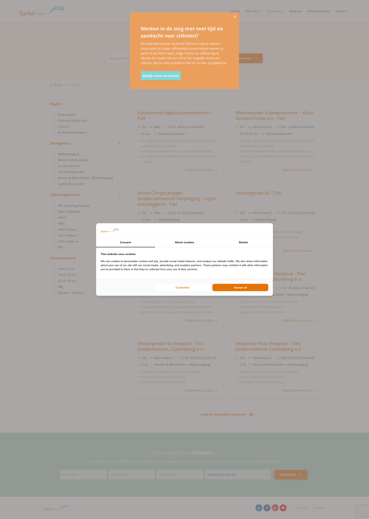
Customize (182, 287)
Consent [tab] (125, 242)
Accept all (240, 287)
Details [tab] (243, 242)
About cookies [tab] (184, 242)
